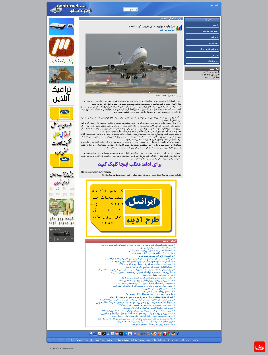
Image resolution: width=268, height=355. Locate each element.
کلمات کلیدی (184, 340)
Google (194, 340)
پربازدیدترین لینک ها (144, 340)
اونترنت (178, 18)
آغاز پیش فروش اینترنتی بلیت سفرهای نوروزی (152, 324)
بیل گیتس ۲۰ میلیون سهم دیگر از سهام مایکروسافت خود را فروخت (142, 261)
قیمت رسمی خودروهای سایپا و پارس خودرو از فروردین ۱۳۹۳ (145, 305)
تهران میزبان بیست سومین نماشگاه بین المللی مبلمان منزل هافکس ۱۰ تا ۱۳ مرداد (136, 269)
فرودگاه (146, 175)
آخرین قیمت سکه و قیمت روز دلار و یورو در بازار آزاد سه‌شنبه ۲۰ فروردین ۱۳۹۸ (137, 310)
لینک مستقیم (127, 340)
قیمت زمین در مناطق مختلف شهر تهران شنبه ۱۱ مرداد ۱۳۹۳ (146, 264)
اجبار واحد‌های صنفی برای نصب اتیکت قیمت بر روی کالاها (147, 277)
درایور (214, 55)
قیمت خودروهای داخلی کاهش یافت (157, 291)
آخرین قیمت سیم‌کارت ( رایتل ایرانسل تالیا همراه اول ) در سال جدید (142, 316)
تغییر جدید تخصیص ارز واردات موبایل (156, 247)
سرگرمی (213, 43)
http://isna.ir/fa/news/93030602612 (96, 172)
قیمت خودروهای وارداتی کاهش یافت (156, 288)
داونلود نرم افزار (209, 49)
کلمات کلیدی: (175, 175)
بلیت (154, 175)
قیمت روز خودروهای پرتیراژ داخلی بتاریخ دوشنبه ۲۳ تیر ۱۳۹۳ (146, 280)
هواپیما (165, 175)
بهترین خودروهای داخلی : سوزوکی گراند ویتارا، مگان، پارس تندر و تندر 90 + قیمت (136, 299)
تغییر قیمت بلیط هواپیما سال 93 (116, 175)
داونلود (214, 37)
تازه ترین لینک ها (161, 340)
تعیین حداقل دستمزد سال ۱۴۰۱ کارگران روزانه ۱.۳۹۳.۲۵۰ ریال (145, 321)
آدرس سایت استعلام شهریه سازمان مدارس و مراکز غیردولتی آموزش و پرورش (137, 245)
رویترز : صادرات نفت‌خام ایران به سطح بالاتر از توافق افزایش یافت (143, 286)
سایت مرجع (167, 29)
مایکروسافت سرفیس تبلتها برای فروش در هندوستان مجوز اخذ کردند (142, 272)
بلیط (159, 175)
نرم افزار (109, 340)
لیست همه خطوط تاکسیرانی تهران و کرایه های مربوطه (148, 308)
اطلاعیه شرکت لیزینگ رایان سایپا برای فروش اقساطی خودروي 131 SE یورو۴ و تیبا (135, 318)
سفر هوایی (137, 175)
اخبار (215, 25)
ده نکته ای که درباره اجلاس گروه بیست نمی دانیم (151, 250)
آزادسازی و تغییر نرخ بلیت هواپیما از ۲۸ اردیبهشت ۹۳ (149, 294)
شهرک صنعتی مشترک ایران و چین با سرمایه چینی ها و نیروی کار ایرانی (141, 297)
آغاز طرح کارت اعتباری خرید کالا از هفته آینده (152, 253)
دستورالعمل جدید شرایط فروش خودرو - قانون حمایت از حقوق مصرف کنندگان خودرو (134, 302)
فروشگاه (213, 61)
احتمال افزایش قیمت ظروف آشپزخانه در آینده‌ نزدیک (149, 267)
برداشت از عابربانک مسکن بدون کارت (156, 256)
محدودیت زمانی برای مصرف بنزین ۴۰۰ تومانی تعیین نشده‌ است (144, 283)
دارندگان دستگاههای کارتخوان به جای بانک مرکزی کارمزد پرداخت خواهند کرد (138, 258)
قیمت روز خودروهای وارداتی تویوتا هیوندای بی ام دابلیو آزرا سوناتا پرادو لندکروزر (137, 313)
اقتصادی (164, 18)
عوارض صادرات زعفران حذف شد (158, 275)
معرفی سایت (210, 31)
